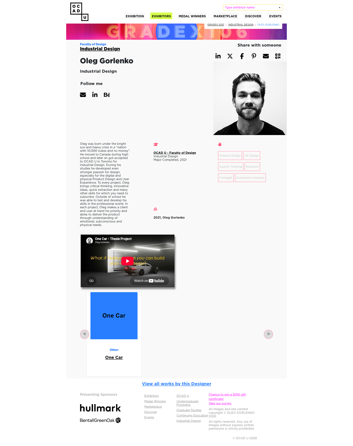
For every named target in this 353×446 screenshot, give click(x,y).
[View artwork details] (114, 316)
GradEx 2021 (215, 24)
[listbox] (253, 7)
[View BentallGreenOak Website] (100, 417)
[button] (83, 94)
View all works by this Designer (176, 383)
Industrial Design (240, 24)
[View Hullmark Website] (100, 405)
